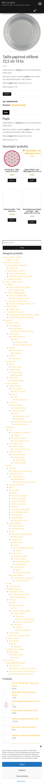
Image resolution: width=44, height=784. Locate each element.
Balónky (13, 493)
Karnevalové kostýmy (16, 485)
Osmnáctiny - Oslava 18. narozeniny (23, 668)
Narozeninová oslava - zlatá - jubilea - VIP (23, 671)
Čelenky (16, 658)
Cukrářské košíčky (21, 342)
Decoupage (19, 616)
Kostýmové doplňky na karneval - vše (21, 304)
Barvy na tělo (17, 375)
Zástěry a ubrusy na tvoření (20, 636)
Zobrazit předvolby (22, 776)
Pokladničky (17, 353)
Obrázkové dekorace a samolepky (20, 276)
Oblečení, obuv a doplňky (15, 649)
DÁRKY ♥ (10, 285)
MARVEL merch (14, 309)
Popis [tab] (6, 112)
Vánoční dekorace (19, 408)
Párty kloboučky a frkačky (20, 512)
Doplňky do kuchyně (18, 337)
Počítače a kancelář (16, 452)
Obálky (13, 603)
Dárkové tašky (20, 460)
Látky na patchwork (24, 630)
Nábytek (12, 348)
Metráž (11, 487)
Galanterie (12, 468)
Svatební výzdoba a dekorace (23, 578)
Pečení (15, 339)
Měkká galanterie (19, 479)
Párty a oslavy (14, 490)
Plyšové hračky (16, 367)
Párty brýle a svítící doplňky (20, 509)
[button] (41, 746)
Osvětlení (12, 356)
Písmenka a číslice (17, 381)
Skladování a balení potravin (22, 422)
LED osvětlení (15, 359)
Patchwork (19, 627)
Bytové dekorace (15, 326)
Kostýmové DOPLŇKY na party (17, 301)
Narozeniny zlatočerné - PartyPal (22, 674)
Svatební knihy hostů (20, 520)
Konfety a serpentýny (18, 504)
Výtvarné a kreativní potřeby (20, 611)
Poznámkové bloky (19, 463)
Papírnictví (12, 600)
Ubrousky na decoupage (26, 619)
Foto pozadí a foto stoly (21, 441)
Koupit (7, 94)
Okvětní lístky (13, 268)
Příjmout (22, 764)
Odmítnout (22, 770)
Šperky (13, 644)
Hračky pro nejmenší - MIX (18, 296)
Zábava (11, 531)
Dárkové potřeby (19, 457)
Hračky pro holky (14, 586)
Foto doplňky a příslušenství (20, 433)
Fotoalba (16, 435)
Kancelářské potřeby (18, 455)
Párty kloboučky (20, 564)
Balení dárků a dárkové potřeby (21, 534)
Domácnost (13, 403)
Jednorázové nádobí (18, 105)
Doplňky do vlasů (17, 655)
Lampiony (14, 507)
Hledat (22, 248)
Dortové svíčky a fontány (23, 345)
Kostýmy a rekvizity (19, 559)
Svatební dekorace (17, 526)
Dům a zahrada (12, 383)
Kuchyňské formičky (22, 416)
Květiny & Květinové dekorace (17, 265)
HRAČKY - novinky (13, 260)
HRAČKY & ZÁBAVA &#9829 (16, 293)
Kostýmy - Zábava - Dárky (13, 282)
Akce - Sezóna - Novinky (13, 257)
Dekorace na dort (21, 400)
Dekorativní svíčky (19, 392)
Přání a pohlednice (17, 605)
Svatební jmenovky (17, 529)
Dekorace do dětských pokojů (23, 331)
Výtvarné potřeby (17, 372)
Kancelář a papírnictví (14, 589)
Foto (10, 430)
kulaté (11, 83)
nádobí (26, 77)
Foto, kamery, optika (16, 444)
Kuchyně (14, 394)
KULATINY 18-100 (15, 666)
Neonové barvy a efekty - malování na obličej (24, 315)
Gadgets (18, 551)
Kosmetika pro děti (17, 290)
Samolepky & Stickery (14, 279)
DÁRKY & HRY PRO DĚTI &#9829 (20, 287)
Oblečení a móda (12, 638)
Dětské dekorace (17, 329)
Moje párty (8, 320)
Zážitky (15, 545)
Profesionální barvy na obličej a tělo (21, 317)
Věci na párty (8, 2)
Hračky (11, 364)
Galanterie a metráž (16, 474)
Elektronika (10, 427)
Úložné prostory (16, 350)
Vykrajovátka (19, 419)
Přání (15, 608)
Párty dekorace (18, 567)
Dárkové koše (18, 542)
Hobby (9, 466)
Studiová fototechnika (18, 438)
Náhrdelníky (17, 647)
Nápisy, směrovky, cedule (17, 274)
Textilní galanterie (17, 477)
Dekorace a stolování (12, 263)
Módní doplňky (14, 641)
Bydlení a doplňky (13, 323)
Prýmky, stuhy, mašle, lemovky (21, 471)
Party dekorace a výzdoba (16, 271)
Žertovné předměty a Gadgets (23, 548)
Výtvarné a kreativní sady (24, 622)
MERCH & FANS (12, 307)
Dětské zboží (11, 361)
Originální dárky (16, 540)
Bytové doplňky (14, 334)
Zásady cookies (21, 781)
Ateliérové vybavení (17, 446)
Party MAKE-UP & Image (15, 312)
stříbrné (19, 70)
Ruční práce (17, 625)
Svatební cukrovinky (22, 581)
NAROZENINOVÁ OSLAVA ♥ (16, 663)
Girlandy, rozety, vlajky (18, 499)
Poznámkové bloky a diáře (20, 594)
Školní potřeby (14, 378)
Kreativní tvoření (14, 370)
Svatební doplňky (17, 518)
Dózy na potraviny (21, 424)
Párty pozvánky (16, 515)
